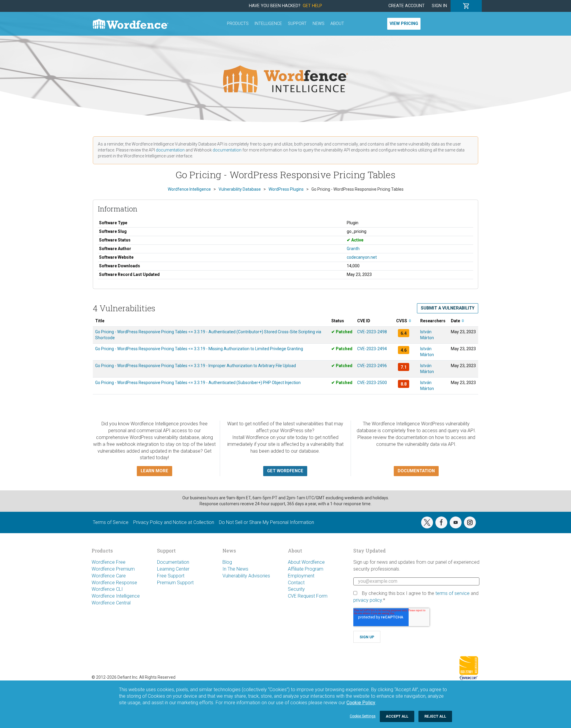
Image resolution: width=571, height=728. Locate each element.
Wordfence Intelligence (116, 596)
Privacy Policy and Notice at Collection (173, 522)
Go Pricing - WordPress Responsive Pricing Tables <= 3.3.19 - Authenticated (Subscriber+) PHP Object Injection (198, 382)
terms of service (452, 593)
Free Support (170, 576)
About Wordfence (306, 562)
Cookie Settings (363, 716)
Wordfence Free (109, 562)
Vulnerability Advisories (246, 576)
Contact (296, 582)
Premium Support (175, 582)
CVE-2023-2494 (372, 348)
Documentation (173, 562)
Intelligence (268, 23)
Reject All (435, 716)
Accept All (397, 716)
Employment (301, 576)
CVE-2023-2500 (372, 382)
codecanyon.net (362, 257)
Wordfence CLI (107, 589)
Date (456, 320)
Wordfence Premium (113, 569)
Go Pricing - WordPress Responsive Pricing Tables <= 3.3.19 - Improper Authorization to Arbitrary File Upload (195, 365)
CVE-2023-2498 (372, 331)
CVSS (402, 320)
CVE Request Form (307, 596)
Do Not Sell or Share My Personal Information (266, 522)
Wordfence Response (114, 582)
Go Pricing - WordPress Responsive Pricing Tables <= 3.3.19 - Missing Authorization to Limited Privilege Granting (199, 348)
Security (296, 589)
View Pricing (404, 23)
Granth (353, 248)
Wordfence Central (111, 603)
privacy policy (367, 600)
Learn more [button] (154, 470)
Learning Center (173, 569)
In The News (235, 569)
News (318, 23)
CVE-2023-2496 (372, 365)
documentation (170, 150)
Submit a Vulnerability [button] (447, 308)
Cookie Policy (360, 702)
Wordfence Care (109, 576)
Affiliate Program (305, 569)
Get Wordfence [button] (285, 470)
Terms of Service (110, 522)
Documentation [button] (416, 470)
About (337, 23)
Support (297, 23)
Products (238, 23)
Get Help (312, 5)
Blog (227, 562)
